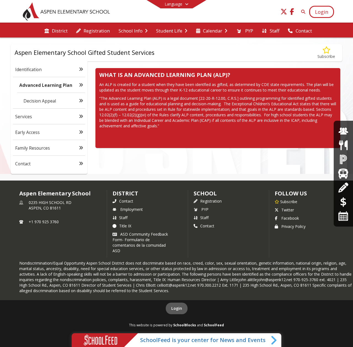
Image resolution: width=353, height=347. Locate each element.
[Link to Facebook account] (292, 12)
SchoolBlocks (184, 325)
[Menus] (343, 145)
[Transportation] (343, 173)
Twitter (287, 209)
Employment (131, 209)
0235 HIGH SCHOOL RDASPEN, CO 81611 (50, 205)
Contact (126, 201)
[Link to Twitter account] (284, 12)
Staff (123, 217)
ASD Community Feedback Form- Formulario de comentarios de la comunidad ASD (140, 242)
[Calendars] (343, 216)
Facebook (290, 218)
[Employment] (343, 131)
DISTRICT (125, 193)
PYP (204, 209)
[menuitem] (56, 30)
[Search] (302, 11)
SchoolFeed (214, 325)
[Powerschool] (343, 159)
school (205, 193)
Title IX (125, 225)
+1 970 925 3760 (44, 221)
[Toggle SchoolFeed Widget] (274, 340)
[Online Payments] (343, 202)
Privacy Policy (293, 226)
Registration (211, 201)
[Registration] (343, 187)
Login (176, 308)
